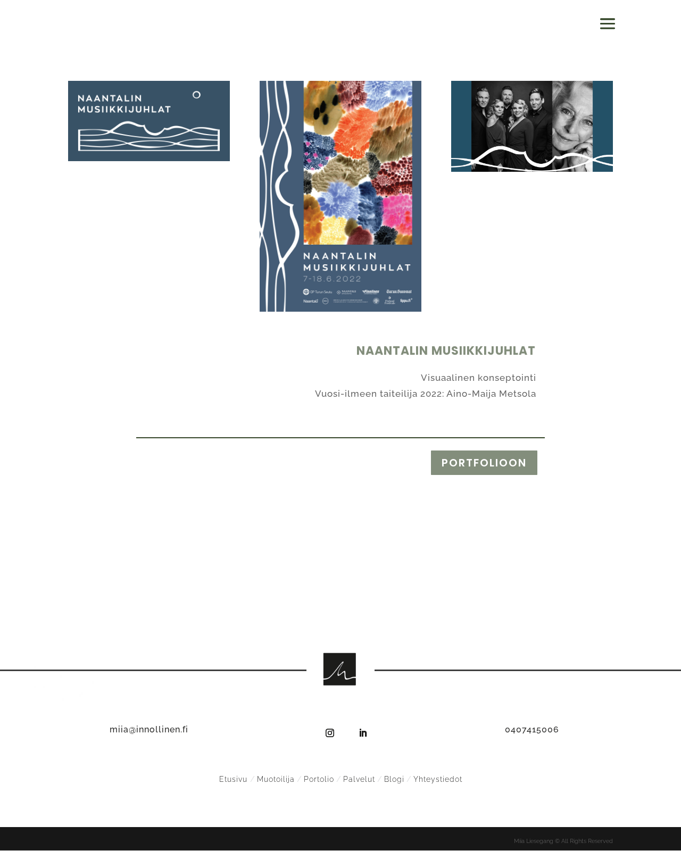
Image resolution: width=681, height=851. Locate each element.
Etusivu (234, 779)
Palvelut (359, 779)
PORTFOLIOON (484, 462)
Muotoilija (276, 779)
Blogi (394, 779)
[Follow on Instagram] (330, 733)
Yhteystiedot (437, 779)
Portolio (319, 779)
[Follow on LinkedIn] (362, 732)
